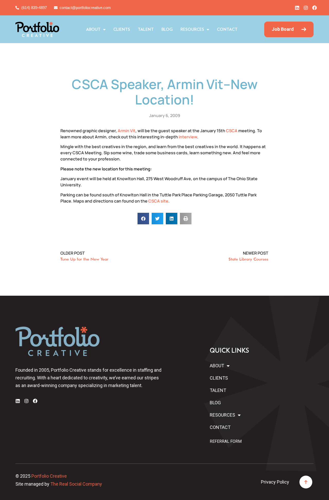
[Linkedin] (297, 7)
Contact (227, 29)
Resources (192, 29)
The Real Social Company (76, 484)
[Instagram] (306, 7)
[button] (143, 218)
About (93, 29)
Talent (146, 29)
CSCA (231, 130)
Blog (167, 29)
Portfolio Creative (49, 476)
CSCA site (158, 201)
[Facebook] (314, 7)
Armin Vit (126, 130)
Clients (121, 29)
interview (188, 137)
